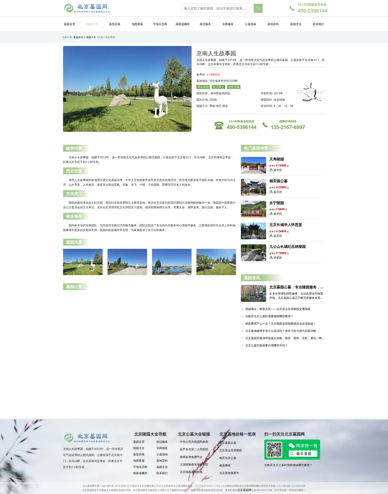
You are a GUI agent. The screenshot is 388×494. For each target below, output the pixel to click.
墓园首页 (78, 37)
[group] (194, 443)
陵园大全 (91, 37)
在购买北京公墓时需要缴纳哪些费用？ (288, 465)
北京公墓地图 (283, 486)
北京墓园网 (244, 490)
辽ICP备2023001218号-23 (209, 486)
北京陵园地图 (298, 486)
